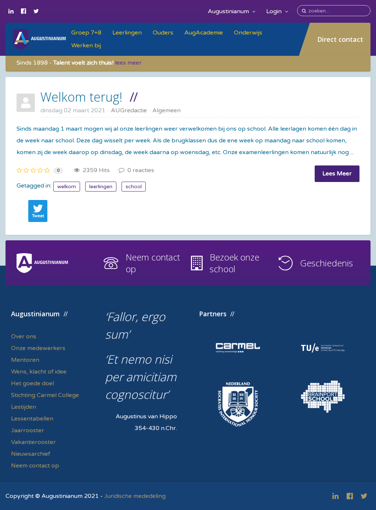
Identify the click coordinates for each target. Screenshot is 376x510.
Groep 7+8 (86, 32)
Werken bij (86, 45)
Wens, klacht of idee (38, 371)
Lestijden (23, 407)
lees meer (128, 62)
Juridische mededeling (135, 496)
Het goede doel (32, 383)
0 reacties (139, 170)
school (134, 186)
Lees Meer (337, 173)
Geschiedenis (326, 263)
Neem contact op (153, 263)
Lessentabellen (32, 418)
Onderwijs (248, 32)
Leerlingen (127, 32)
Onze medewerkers (38, 348)
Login (274, 11)
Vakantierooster (33, 442)
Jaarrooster (27, 430)
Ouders (163, 32)
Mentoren (25, 360)
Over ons (23, 336)
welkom (66, 186)
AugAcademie (203, 32)
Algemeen (166, 110)
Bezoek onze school (234, 263)
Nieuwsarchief (30, 454)
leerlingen (100, 186)
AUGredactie (129, 110)
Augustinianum (229, 11)
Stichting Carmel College (45, 395)
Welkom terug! (81, 96)
